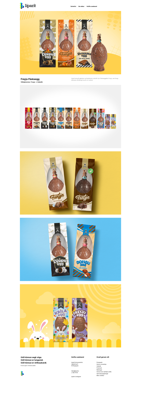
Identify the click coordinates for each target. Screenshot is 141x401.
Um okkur (81, 6)
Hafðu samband (92, 6)
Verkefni (73, 6)
